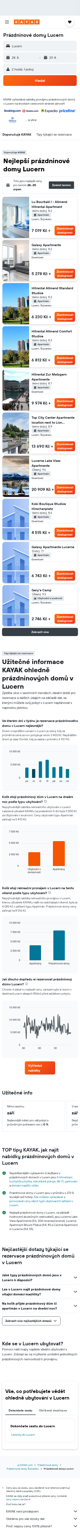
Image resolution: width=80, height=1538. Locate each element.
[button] (6, 22)
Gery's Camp (41, 590)
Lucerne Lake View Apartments (46, 463)
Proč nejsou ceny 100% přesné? (29, 1526)
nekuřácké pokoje (44, 1181)
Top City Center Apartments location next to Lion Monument (53, 420)
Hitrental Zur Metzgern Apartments (49, 376)
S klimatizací (64, 1177)
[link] (40, 1068)
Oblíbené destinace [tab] (53, 1410)
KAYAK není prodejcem (22, 1511)
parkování (71, 1181)
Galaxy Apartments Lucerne (53, 547)
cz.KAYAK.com (25, 1465)
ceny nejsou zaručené (18, 1499)
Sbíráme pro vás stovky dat (25, 1519)
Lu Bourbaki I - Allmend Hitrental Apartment (49, 204)
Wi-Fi (60, 1181)
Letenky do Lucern (23, 1435)
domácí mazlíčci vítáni (25, 1185)
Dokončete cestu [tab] (20, 1410)
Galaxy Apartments (46, 245)
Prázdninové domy (48, 1465)
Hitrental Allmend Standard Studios (52, 290)
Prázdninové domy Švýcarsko (23, 1468)
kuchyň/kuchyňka (20, 1181)
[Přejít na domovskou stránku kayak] (27, 22)
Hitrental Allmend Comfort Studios (52, 333)
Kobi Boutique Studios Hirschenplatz (49, 506)
